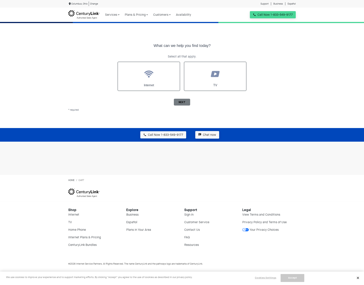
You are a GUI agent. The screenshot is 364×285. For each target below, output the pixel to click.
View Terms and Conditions (261, 215)
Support (264, 3)
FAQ (187, 237)
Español (292, 3)
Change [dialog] (94, 3)
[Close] (358, 278)
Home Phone (77, 230)
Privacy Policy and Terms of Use (264, 222)
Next (182, 102)
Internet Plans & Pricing (84, 237)
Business (278, 3)
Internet (73, 215)
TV (70, 222)
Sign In (189, 215)
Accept (292, 278)
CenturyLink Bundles (82, 245)
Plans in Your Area (138, 230)
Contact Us (192, 230)
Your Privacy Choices (264, 230)
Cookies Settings (265, 278)
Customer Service (196, 222)
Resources (191, 245)
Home (71, 180)
